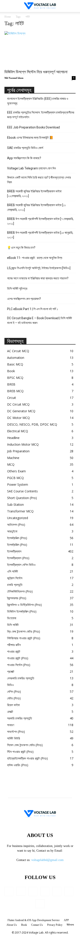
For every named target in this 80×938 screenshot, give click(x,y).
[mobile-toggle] (7, 6)
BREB (11, 384)
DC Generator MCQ (21, 411)
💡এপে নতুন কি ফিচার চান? (21, 247)
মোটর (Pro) (14, 698)
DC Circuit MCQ (18, 404)
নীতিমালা (70, 924)
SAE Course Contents (22, 491)
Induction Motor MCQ (23, 444)
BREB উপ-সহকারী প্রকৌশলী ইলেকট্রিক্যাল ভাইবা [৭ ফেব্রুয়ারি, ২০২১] (40, 221)
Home (7, 16)
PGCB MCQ (15, 478)
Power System (17, 484)
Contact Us (37, 924)
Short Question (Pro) (22, 498)
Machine (13, 458)
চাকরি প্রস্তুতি (14, 585)
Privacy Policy (54, 924)
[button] (74, 6)
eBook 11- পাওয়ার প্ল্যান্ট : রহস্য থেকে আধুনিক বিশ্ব (34, 258)
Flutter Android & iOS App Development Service (34, 920)
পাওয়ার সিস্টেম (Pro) (18, 665)
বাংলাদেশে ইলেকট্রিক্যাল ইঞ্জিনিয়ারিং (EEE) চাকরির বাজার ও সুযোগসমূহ (37, 101)
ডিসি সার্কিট (13, 625)
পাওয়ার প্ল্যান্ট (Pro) (17, 658)
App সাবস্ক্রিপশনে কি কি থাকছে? (24, 158)
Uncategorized (17, 518)
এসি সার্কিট (12, 571)
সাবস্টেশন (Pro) (16, 731)
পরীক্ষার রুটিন (14, 645)
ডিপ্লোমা (11, 618)
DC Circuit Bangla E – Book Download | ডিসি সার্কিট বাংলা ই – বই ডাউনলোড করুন (39, 320)
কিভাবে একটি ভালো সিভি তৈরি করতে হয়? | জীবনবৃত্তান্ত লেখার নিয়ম (39, 180)
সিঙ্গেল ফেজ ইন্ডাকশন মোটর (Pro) (25, 745)
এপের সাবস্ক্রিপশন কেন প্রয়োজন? (24, 298)
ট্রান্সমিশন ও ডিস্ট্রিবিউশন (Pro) (24, 605)
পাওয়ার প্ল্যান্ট (13, 651)
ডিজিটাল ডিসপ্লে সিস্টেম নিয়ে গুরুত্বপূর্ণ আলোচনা (35, 72)
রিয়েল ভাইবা (13, 705)
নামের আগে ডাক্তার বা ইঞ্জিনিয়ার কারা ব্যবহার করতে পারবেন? (37, 278)
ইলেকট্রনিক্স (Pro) (17, 538)
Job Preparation (18, 451)
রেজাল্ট (10, 711)
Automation (15, 357)
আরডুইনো (12, 531)
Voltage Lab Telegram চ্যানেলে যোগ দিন (31, 168)
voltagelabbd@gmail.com (47, 860)
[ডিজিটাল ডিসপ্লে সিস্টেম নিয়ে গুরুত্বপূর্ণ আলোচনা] (40, 48)
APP (66, 920)
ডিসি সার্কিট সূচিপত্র (17, 288)
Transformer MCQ (20, 511)
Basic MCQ (15, 364)
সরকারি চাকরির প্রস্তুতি (19, 718)
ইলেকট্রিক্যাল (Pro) (18, 558)
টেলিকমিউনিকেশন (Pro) (20, 591)
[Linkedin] (32, 891)
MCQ (10, 464)
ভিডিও (10, 685)
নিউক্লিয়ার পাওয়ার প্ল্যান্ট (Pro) (23, 638)
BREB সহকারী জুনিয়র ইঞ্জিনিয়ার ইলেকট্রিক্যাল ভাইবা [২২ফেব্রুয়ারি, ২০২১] (34, 193)
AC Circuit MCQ (18, 351)
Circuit (11, 398)
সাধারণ (10, 725)
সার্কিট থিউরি (13, 738)
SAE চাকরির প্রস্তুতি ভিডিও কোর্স (25, 148)
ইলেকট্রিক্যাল (14, 551)
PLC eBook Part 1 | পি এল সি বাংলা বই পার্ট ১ (32, 309)
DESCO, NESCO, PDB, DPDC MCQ (32, 424)
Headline (13, 438)
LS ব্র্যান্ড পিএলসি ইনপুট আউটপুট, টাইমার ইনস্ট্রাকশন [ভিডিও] (38, 268)
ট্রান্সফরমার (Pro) (16, 598)
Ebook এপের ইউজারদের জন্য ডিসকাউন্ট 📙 (30, 137)
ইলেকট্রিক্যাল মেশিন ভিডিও (21, 564)
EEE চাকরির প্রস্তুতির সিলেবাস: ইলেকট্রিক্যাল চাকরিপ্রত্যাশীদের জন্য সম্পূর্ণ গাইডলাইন (40, 115)
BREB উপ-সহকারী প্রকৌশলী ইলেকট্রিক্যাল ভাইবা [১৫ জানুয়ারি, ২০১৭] (40, 235)
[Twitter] (68, 891)
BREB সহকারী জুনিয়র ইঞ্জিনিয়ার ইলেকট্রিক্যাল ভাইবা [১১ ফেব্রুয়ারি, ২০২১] (36, 207)
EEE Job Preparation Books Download (33, 127)
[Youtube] (40, 903)
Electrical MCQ (17, 431)
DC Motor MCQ (18, 418)
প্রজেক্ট (10, 671)
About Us (11, 924)
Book (11, 371)
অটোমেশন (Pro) (16, 524)
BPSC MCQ (15, 378)
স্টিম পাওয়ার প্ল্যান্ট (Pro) (20, 751)
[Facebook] (8, 891)
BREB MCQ (15, 391)
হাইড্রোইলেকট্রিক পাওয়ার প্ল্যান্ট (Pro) (27, 758)
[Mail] (44, 891)
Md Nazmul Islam (13, 78)
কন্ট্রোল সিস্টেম (14, 578)
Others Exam (16, 471)
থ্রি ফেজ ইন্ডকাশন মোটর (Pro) (23, 631)
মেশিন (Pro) (14, 691)
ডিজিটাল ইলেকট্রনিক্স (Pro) (21, 611)
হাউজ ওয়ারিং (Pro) (17, 765)
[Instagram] (20, 891)
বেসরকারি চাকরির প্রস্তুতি (20, 678)
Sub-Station (15, 504)
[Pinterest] (56, 891)
